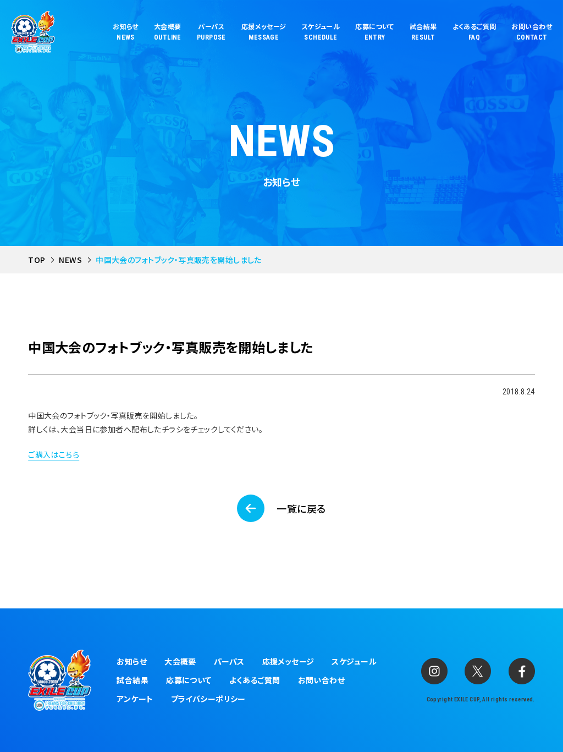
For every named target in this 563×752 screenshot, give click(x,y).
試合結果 (132, 679)
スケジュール (354, 661)
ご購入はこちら (53, 454)
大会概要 (180, 661)
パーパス (229, 661)
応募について (189, 679)
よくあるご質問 (254, 679)
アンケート (135, 698)
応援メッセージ (288, 661)
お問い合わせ (321, 679)
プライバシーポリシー (208, 698)
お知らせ (132, 661)
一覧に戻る (301, 508)
